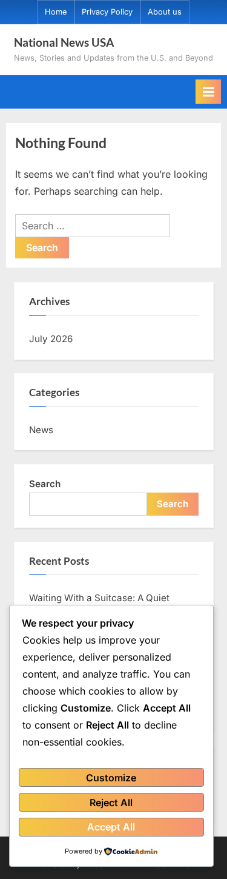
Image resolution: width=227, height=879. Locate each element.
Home (56, 11)
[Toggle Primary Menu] (208, 91)
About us (165, 11)
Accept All (111, 827)
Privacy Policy (107, 11)
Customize (111, 778)
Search (45, 484)
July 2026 (51, 339)
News (41, 430)
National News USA (64, 42)
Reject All (111, 802)
